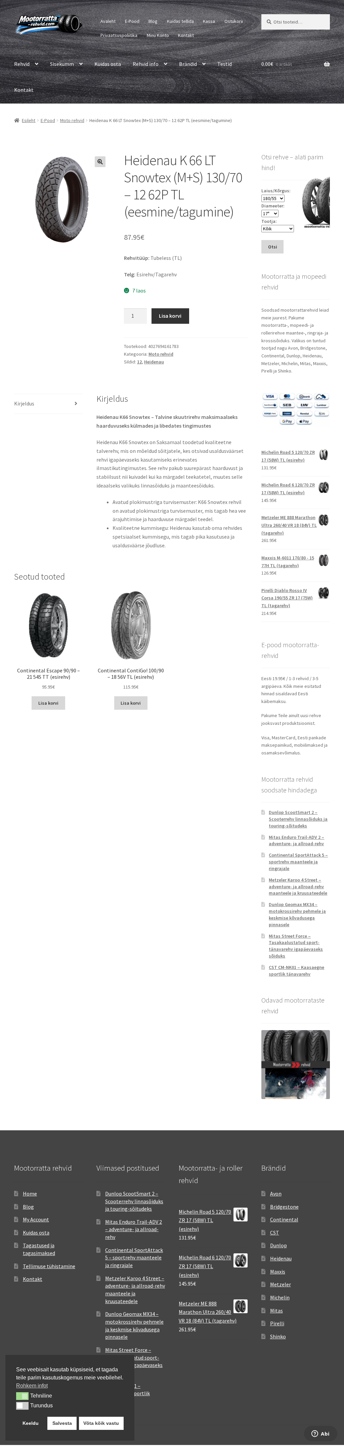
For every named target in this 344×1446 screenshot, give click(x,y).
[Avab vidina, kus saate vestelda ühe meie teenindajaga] (320, 1434)
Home (30, 1193)
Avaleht (108, 21)
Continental (284, 1219)
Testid (224, 64)
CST (274, 1232)
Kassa (209, 21)
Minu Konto (158, 35)
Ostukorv (233, 21)
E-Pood (132, 21)
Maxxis (277, 1271)
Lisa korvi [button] (48, 703)
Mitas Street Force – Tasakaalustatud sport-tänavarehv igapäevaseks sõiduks (296, 946)
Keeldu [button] (31, 1423)
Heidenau (154, 362)
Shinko (278, 1336)
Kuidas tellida (180, 21)
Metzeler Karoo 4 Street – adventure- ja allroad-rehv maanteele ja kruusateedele (298, 886)
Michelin (280, 1297)
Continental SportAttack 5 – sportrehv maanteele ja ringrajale (298, 861)
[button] (100, 161)
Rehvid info (146, 64)
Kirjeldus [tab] (24, 403)
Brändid (188, 64)
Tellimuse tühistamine (49, 1266)
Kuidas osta (107, 64)
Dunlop (278, 1245)
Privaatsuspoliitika (118, 35)
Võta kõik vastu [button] (101, 1423)
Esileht (28, 120)
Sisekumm (62, 64)
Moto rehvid (72, 120)
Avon (276, 1193)
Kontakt (186, 35)
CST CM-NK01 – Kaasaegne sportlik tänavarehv (296, 970)
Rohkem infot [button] (32, 1386)
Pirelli (277, 1323)
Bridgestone (284, 1206)
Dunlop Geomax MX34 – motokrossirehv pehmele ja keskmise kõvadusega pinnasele (297, 914)
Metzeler (280, 1284)
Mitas (276, 1310)
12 (139, 362)
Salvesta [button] (62, 1423)
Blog (153, 21)
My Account (36, 1219)
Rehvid (22, 64)
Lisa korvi (170, 315)
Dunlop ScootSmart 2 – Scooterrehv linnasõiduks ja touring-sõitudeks (298, 819)
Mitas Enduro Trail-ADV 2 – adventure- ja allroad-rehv (296, 840)
